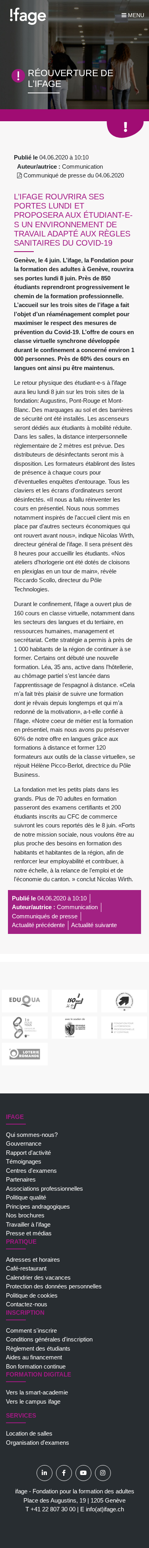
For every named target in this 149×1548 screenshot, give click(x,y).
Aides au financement (34, 1357)
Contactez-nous (26, 1304)
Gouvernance (23, 1143)
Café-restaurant (26, 1268)
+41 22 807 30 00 (53, 1509)
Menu (135, 15)
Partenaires (21, 1179)
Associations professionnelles (44, 1188)
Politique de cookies (32, 1295)
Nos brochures (25, 1215)
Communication (82, 166)
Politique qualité (26, 1197)
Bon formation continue (36, 1366)
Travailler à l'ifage (28, 1224)
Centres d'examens (31, 1170)
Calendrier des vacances (38, 1277)
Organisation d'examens (37, 1442)
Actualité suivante (94, 925)
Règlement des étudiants (38, 1348)
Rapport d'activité (28, 1152)
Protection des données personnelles (54, 1286)
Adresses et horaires (33, 1259)
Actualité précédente (38, 925)
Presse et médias (29, 1233)
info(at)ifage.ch (105, 1509)
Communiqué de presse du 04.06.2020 (73, 175)
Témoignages (23, 1161)
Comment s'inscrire (31, 1330)
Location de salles (29, 1433)
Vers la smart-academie (37, 1392)
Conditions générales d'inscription (49, 1339)
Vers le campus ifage (33, 1401)
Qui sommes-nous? (32, 1134)
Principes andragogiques (38, 1206)
